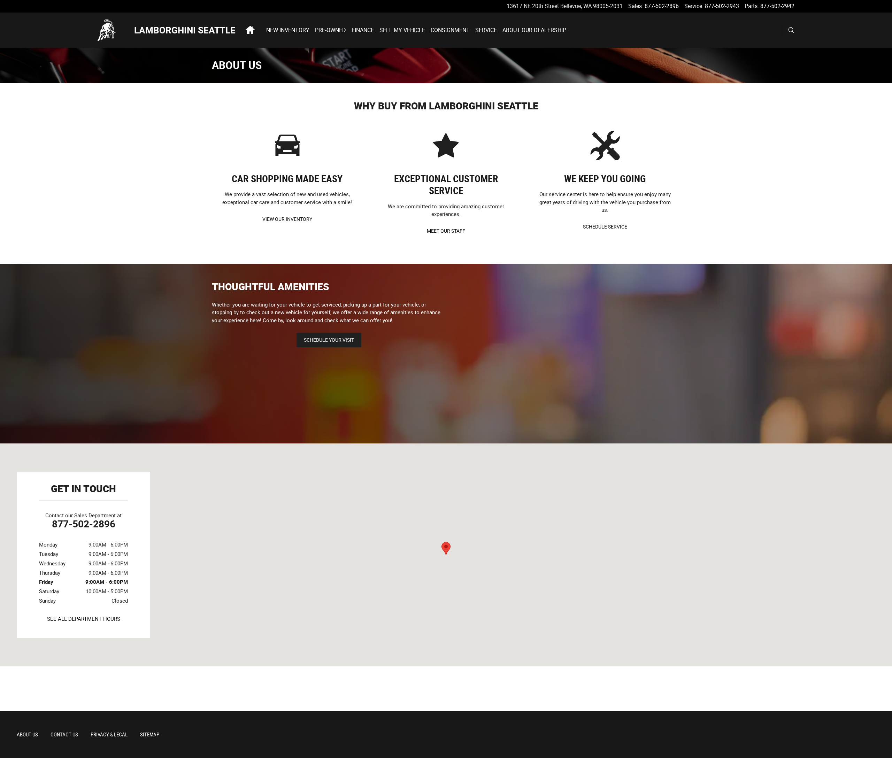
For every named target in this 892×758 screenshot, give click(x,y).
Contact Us (64, 735)
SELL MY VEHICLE (402, 30)
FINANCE (363, 30)
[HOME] (116, 30)
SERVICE (486, 30)
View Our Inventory (287, 219)
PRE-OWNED (330, 30)
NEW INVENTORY (287, 30)
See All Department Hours (83, 619)
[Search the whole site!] (791, 30)
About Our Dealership (534, 30)
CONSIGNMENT (450, 30)
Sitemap (149, 735)
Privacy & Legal (109, 735)
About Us (27, 735)
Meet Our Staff (446, 231)
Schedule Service (605, 227)
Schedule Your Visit (329, 340)
